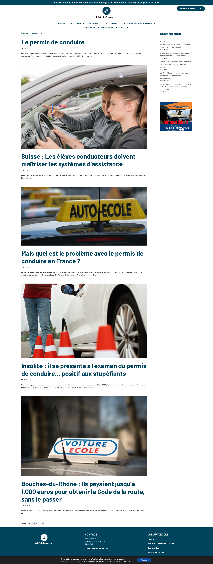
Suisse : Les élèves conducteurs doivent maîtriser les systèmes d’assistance (78, 160)
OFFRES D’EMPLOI (77, 23)
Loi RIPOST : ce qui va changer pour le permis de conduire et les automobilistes (175, 75)
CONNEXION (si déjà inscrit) (191, 9)
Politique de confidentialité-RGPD (162, 544)
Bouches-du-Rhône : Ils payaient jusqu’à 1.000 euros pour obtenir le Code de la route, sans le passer (83, 491)
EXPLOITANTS (112, 23)
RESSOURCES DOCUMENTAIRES (138, 23)
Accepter (144, 560)
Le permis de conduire (53, 42)
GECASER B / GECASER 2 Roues (99, 27)
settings (127, 561)
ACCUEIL (62, 23)
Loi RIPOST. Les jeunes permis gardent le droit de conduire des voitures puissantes (176, 86)
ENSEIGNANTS (94, 23)
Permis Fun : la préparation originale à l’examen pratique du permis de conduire (175, 64)
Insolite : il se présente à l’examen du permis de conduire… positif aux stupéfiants (83, 369)
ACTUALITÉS (122, 27)
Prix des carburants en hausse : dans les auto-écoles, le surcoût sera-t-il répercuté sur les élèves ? (175, 44)
